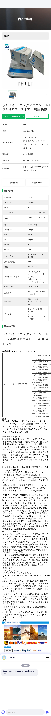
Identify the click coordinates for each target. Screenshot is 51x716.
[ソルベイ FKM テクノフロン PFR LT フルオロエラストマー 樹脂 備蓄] (25, 65)
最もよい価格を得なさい (14, 116)
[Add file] (3, 712)
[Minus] (47, 657)
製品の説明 (37, 183)
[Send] (48, 712)
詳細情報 (14, 183)
